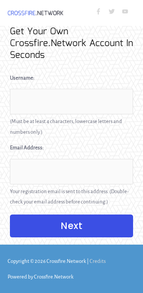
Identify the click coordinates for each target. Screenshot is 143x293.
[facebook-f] (101, 11)
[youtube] (126, 11)
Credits (98, 261)
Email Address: (26, 148)
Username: (22, 78)
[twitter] (115, 11)
